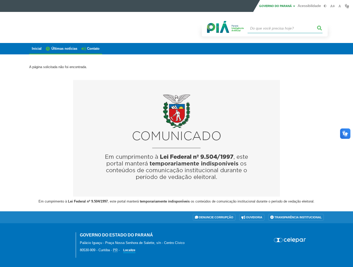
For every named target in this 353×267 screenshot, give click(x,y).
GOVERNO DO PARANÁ (276, 6)
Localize (129, 250)
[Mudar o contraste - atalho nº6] (325, 6)
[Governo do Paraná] (48, 238)
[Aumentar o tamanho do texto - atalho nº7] (332, 6)
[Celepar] (290, 240)
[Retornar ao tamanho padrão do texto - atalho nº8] (340, 6)
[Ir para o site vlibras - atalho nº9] (347, 6)
